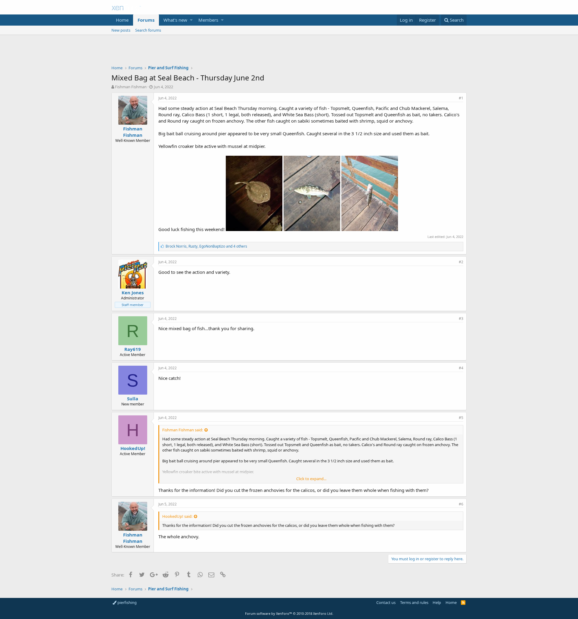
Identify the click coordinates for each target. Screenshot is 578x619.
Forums (146, 20)
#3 (461, 318)
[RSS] (463, 602)
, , (206, 246)
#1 (461, 98)
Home (122, 20)
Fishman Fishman (131, 86)
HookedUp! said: (177, 516)
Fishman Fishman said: (182, 430)
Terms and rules (414, 602)
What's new (175, 20)
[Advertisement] (289, 51)
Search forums (148, 30)
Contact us (386, 602)
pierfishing (127, 602)
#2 (461, 261)
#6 (461, 504)
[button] (191, 20)
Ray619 (132, 349)
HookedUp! (132, 448)
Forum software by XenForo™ (289, 613)
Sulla (132, 398)
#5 (461, 417)
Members (208, 20)
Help (437, 602)
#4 (461, 367)
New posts (120, 30)
